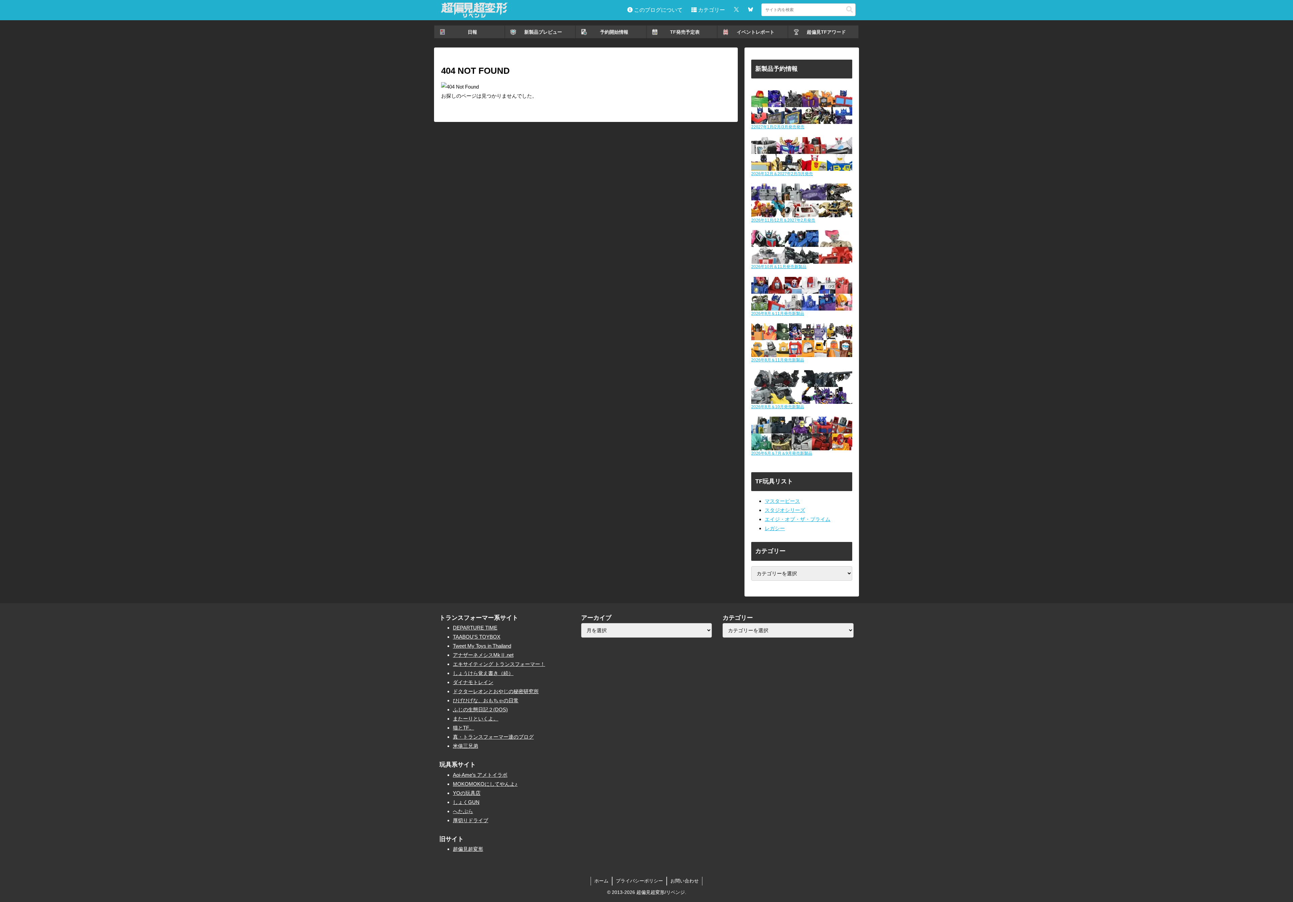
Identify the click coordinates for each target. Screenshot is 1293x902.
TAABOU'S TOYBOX (476, 637)
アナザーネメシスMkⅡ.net (483, 655)
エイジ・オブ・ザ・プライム (797, 519)
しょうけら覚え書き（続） (483, 673)
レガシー (775, 528)
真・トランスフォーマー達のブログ (493, 737)
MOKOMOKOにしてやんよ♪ (485, 784)
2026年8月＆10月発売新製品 (777, 407)
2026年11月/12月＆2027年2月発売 (783, 220)
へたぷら (463, 811)
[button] (849, 9)
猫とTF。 (463, 728)
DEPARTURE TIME (475, 628)
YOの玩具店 (466, 793)
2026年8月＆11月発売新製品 (777, 313)
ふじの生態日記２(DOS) (480, 709)
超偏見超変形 (468, 849)
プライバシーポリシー (639, 880)
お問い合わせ (684, 880)
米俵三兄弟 (465, 746)
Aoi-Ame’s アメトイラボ (480, 775)
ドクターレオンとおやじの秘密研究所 (496, 691)
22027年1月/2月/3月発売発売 (777, 127)
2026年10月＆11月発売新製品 (778, 266)
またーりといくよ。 (475, 718)
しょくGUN (466, 802)
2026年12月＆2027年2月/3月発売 (782, 173)
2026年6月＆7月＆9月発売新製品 (781, 453)
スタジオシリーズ (785, 510)
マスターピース (782, 501)
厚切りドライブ (470, 820)
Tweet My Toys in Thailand (482, 646)
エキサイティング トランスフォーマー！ (499, 664)
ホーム (601, 880)
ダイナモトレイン (473, 682)
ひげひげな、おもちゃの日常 (486, 700)
